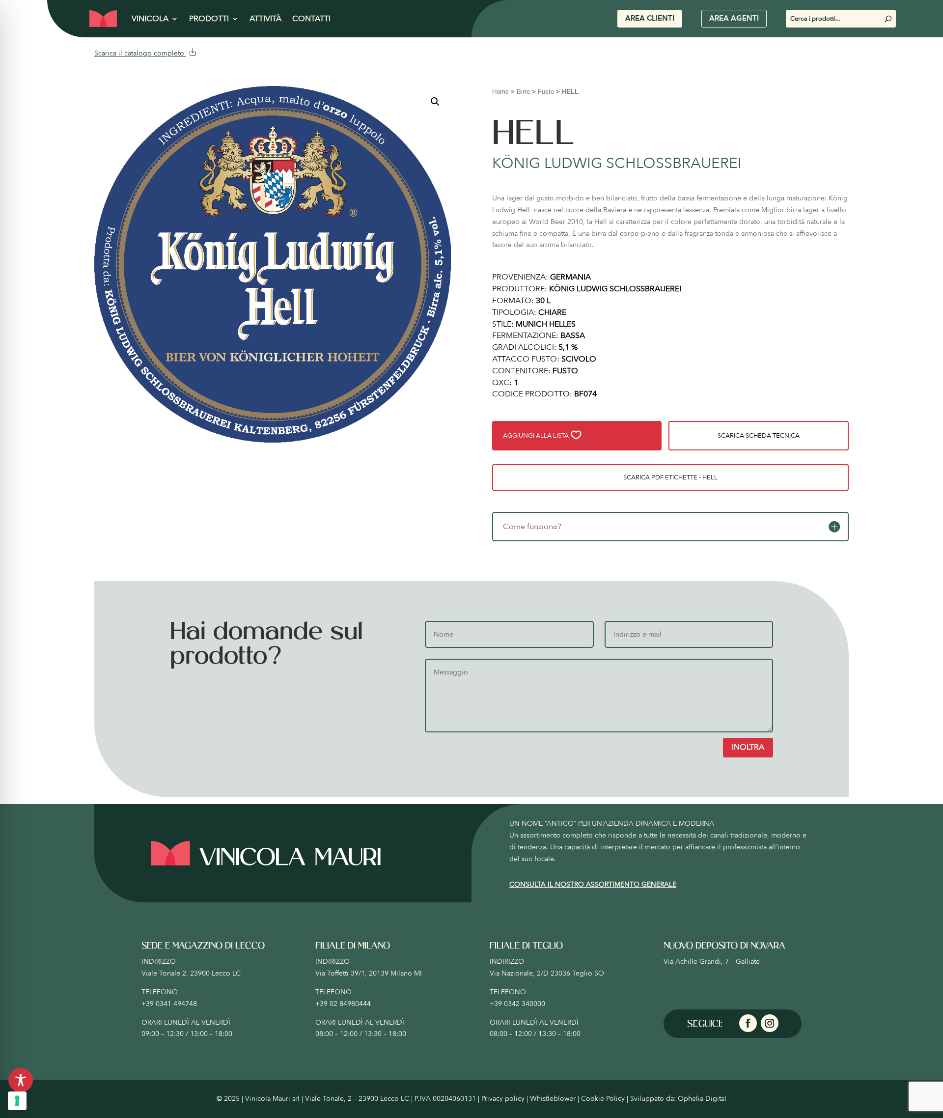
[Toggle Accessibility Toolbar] (20, 1080)
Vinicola (150, 18)
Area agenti (734, 18)
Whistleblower (553, 1098)
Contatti (311, 18)
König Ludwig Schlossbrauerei (617, 163)
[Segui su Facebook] (748, 1023)
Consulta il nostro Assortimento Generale (592, 884)
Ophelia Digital (702, 1098)
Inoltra (748, 747)
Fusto (546, 91)
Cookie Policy (603, 1098)
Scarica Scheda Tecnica (759, 435)
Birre (523, 91)
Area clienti (649, 18)
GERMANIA (570, 277)
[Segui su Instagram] (769, 1023)
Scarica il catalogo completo (140, 53)
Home (500, 91)
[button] (435, 102)
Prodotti (209, 18)
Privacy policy (503, 1098)
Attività (265, 18)
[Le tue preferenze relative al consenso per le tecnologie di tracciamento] (17, 1100)
